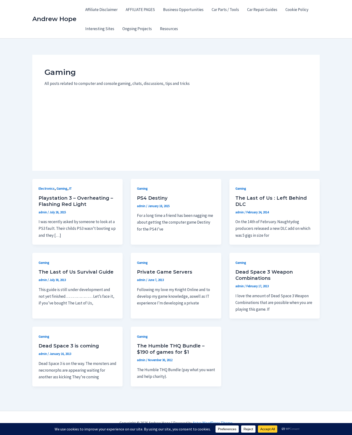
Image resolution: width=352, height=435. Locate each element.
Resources (169, 28)
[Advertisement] (176, 122)
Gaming (62, 188)
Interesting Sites (99, 28)
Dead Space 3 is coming (69, 346)
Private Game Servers (164, 272)
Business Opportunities (183, 9)
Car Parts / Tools (225, 9)
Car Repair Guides (262, 9)
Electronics (47, 188)
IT (70, 188)
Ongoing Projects (137, 28)
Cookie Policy (296, 9)
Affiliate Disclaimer (101, 9)
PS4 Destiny (152, 198)
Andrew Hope (54, 19)
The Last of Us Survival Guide (76, 272)
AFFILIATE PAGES (140, 9)
